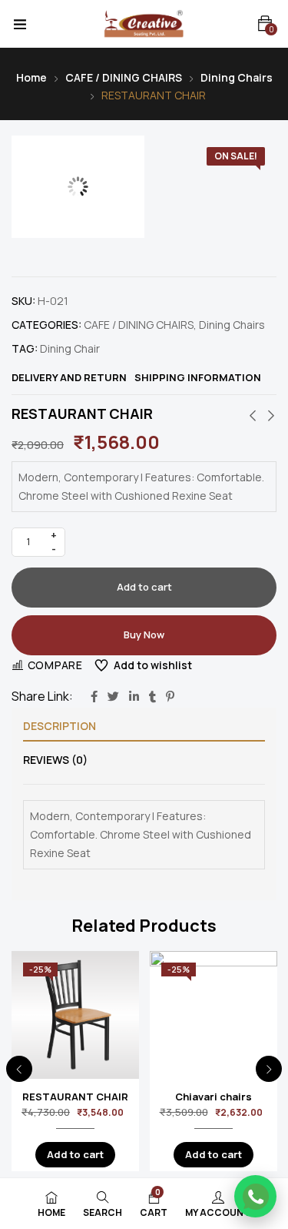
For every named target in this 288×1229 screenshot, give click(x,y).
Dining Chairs (236, 77)
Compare (55, 665)
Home (31, 77)
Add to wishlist (153, 665)
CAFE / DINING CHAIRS (123, 77)
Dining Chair (70, 348)
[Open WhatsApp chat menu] (255, 1196)
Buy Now (144, 634)
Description (59, 725)
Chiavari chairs (213, 1096)
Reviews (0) (55, 759)
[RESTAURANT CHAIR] (75, 1015)
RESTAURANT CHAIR (75, 1096)
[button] (265, 23)
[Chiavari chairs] (213, 1015)
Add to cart (144, 587)
